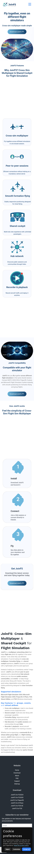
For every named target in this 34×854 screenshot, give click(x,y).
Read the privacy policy (21, 845)
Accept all (26, 849)
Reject (8, 849)
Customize (16, 849)
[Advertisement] (17, 97)
